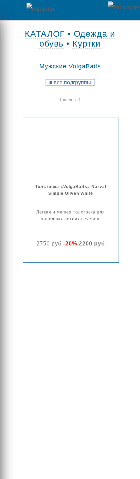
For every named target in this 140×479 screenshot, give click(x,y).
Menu (10, 10)
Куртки (86, 43)
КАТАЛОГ (45, 33)
